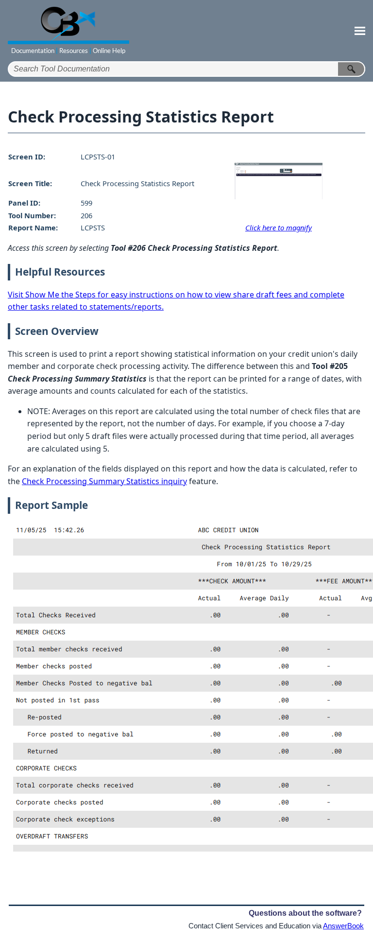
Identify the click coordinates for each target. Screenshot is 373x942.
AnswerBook (343, 926)
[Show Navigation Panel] (360, 30)
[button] (351, 69)
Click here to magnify (278, 227)
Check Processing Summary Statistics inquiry (104, 481)
